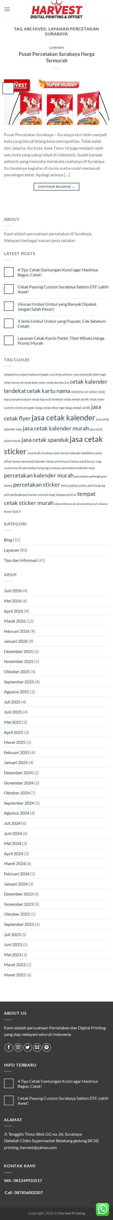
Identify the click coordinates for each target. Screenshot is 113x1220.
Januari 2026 (16, 641)
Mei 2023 (12, 954)
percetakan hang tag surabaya (42, 468)
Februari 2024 (16, 873)
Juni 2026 (13, 590)
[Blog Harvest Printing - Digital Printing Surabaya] (56, 9)
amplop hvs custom (16, 374)
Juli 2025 (12, 701)
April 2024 (13, 853)
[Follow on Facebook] (8, 1047)
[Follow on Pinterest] (46, 1047)
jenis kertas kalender (67, 453)
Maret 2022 (14, 974)
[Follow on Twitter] (27, 1047)
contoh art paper (24, 407)
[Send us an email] (37, 1047)
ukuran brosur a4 (65, 503)
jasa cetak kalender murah (56, 428)
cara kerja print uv (61, 374)
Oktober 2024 (17, 792)
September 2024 (19, 802)
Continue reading (56, 187)
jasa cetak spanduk (45, 439)
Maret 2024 (14, 863)
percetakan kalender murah (39, 475)
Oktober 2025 (17, 671)
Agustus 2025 (16, 691)
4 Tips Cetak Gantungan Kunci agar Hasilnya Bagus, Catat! (58, 272)
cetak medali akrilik (76, 399)
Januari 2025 (16, 762)
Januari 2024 (16, 883)
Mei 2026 (12, 600)
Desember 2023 (18, 893)
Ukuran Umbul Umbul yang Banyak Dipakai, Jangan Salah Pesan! (57, 306)
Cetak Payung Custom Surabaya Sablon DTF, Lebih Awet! (63, 289)
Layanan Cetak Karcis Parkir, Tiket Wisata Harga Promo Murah (61, 340)
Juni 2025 (13, 711)
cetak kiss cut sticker (84, 391)
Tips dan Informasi (20, 560)
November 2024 (18, 782)
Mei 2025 (12, 721)
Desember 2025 (18, 651)
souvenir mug (46, 494)
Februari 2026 (16, 631)
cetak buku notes (35, 382)
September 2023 (19, 924)
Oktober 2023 (17, 913)
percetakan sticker (36, 484)
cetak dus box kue (58, 382)
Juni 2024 (13, 833)
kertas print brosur (58, 461)
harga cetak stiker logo (49, 407)
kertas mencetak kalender (28, 461)
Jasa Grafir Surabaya (40, 453)
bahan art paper (39, 374)
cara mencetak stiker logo (89, 374)
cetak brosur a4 (13, 382)
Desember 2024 (18, 772)
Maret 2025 (14, 742)
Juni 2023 (13, 944)
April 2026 (13, 610)
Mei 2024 (12, 843)
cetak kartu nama (48, 390)
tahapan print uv (66, 494)
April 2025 (13, 732)
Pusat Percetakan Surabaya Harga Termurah (57, 57)
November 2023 (18, 904)
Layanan (56, 47)
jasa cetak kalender (63, 417)
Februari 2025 (16, 752)
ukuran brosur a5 (87, 503)
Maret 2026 (14, 620)
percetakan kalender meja (78, 468)
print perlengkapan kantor (20, 494)
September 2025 (19, 681)
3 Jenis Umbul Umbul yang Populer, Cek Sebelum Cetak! (62, 323)
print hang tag (96, 485)
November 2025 (18, 661)
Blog (8, 539)
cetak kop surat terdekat (47, 399)
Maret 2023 (14, 964)
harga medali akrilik (77, 407)
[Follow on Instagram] (18, 1047)
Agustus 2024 (16, 812)
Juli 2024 (12, 823)
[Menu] (7, 9)
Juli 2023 (12, 934)
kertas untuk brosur (82, 461)
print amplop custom (74, 485)
